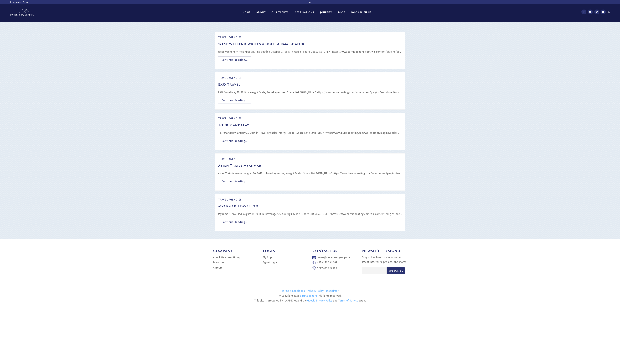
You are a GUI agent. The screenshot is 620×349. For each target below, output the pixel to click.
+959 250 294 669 (327, 262)
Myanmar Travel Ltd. (238, 206)
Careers (217, 267)
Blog (342, 12)
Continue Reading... (235, 59)
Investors (218, 262)
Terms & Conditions (293, 290)
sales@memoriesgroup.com (334, 257)
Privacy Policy (315, 290)
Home (247, 12)
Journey (326, 12)
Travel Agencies (230, 37)
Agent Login (270, 262)
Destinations (304, 12)
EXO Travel (229, 84)
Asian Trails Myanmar (239, 165)
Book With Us (361, 12)
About (261, 12)
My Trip (267, 257)
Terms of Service (348, 300)
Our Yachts (280, 12)
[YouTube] (603, 12)
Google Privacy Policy (319, 300)
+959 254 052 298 (327, 267)
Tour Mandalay (233, 124)
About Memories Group (226, 257)
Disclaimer (332, 290)
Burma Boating (309, 295)
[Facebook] (583, 12)
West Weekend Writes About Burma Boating (262, 43)
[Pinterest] (596, 12)
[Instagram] (590, 12)
